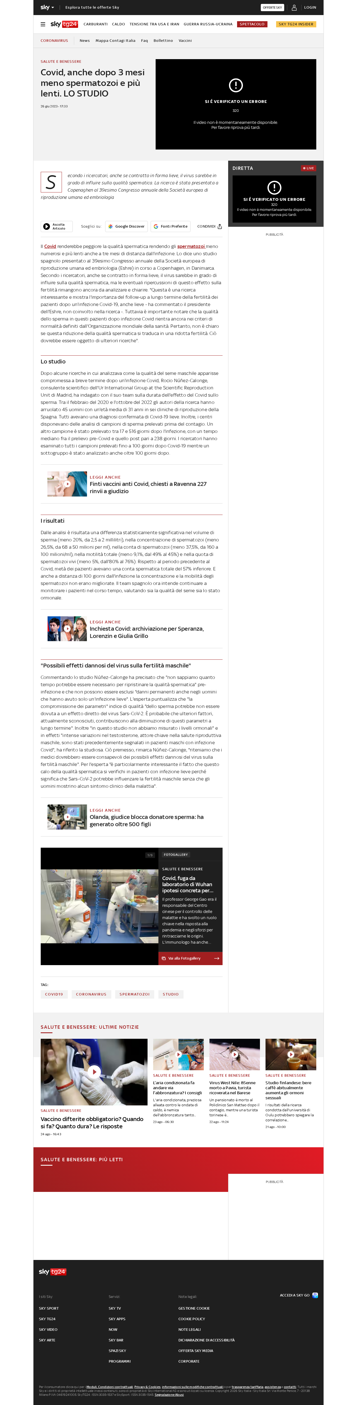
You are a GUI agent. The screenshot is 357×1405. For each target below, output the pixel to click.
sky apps (117, 1319)
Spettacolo (252, 24)
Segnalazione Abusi (169, 1395)
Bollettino (163, 40)
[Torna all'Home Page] (64, 24)
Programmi (120, 1361)
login (310, 7)
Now (113, 1329)
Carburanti (96, 24)
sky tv (115, 1308)
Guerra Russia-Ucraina (208, 24)
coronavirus (91, 994)
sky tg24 (47, 1319)
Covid (50, 246)
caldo (118, 24)
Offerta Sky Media (195, 1351)
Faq (144, 40)
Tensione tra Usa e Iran (154, 24)
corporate (188, 1361)
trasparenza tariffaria (247, 1387)
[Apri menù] (43, 24)
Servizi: (114, 1297)
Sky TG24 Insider (296, 24)
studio (171, 994)
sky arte (47, 1340)
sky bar (116, 1340)
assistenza (273, 1387)
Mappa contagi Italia (116, 40)
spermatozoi (191, 246)
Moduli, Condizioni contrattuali (109, 1387)
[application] (57, 226)
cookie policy (191, 1319)
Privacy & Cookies (147, 1387)
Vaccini (185, 40)
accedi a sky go (295, 1295)
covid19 (54, 994)
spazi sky (117, 1351)
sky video (48, 1329)
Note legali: (187, 1297)
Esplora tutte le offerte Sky (92, 7)
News (85, 40)
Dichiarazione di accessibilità (206, 1340)
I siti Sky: (46, 1297)
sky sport (49, 1308)
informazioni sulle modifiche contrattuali (192, 1387)
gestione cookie (194, 1308)
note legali (189, 1329)
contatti (290, 1387)
